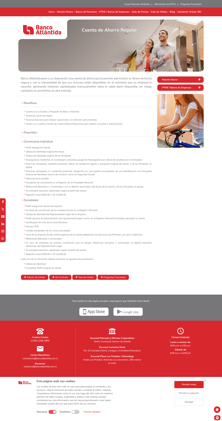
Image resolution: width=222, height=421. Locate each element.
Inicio (52, 12)
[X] (3, 209)
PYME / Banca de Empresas (114, 12)
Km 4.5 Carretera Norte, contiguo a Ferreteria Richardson (112, 350)
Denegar (189, 401)
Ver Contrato (61, 277)
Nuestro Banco (65, 12)
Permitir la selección (189, 393)
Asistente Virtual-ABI (189, 12)
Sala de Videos (159, 12)
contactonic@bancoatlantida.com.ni (40, 358)
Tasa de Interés (85, 277)
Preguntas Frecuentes (191, 4)
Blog (172, 12)
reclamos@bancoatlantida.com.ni (40, 366)
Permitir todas (189, 384)
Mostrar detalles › (93, 411)
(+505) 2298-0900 (40, 340)
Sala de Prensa (140, 12)
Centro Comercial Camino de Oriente (112, 341)
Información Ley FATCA (165, 4)
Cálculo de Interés (36, 277)
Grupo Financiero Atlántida (137, 4)
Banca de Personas (86, 12)
